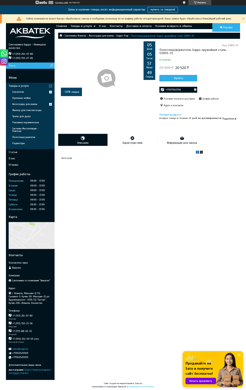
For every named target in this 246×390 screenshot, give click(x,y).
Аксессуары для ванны (101, 35)
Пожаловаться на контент (141, 386)
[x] (201, 152)
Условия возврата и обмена (173, 26)
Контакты (116, 26)
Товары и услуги (81, 26)
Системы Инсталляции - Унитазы (25, 130)
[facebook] (197, 152)
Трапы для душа (21, 116)
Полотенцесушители (23, 137)
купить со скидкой (163, 9)
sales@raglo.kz (20, 348)
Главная (61, 26)
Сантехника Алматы (75, 35)
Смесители (18, 91)
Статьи (13, 152)
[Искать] (51, 66)
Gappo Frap (122, 35)
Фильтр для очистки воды (26, 110)
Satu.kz (138, 383)
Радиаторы (18, 143)
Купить (178, 78)
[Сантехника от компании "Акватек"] (30, 33)
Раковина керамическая (25, 122)
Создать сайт (61, 2)
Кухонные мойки (21, 98)
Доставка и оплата (139, 26)
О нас (102, 26)
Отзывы (13, 164)
